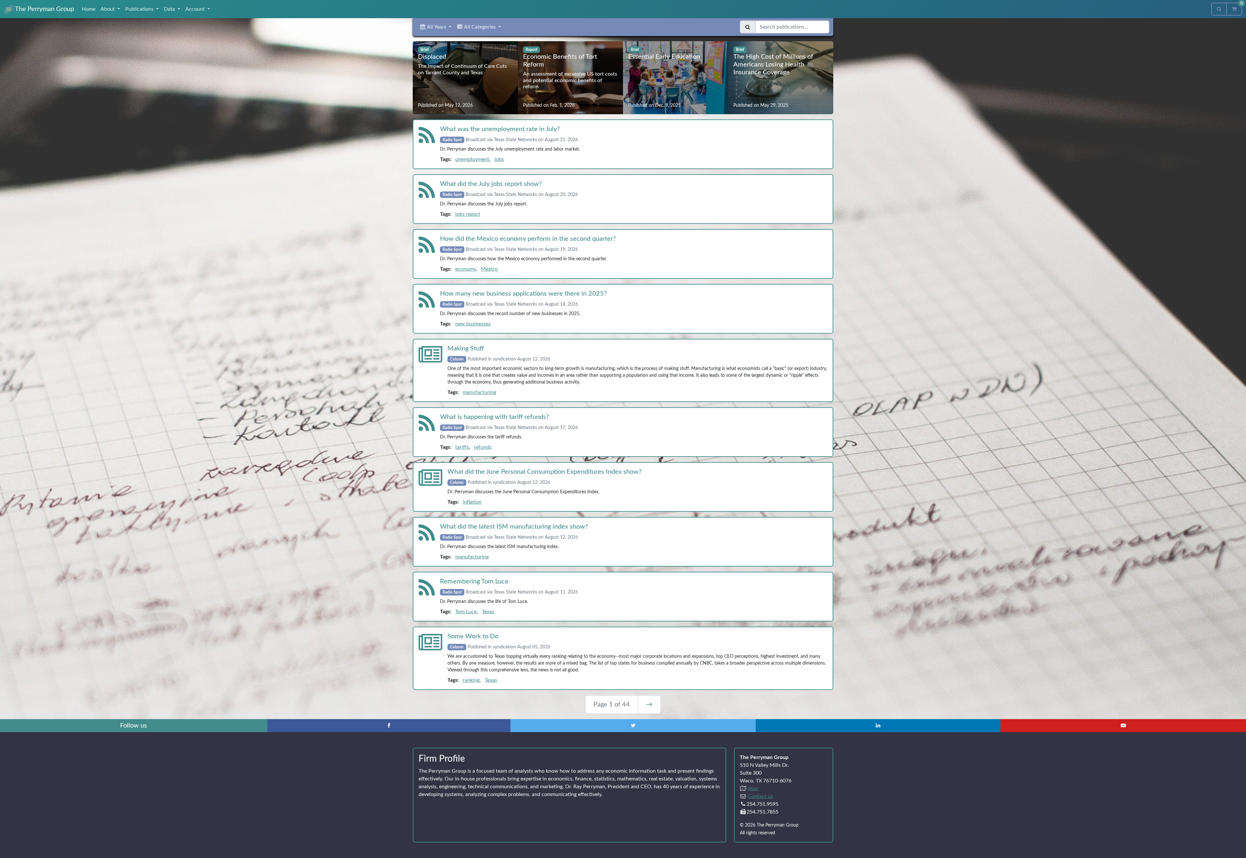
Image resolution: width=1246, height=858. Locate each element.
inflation (472, 502)
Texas (488, 611)
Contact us (760, 796)
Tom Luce (466, 611)
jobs (499, 159)
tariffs (462, 447)
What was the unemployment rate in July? (500, 129)
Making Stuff (465, 348)
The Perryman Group (44, 9)
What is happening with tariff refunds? (494, 417)
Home (88, 9)
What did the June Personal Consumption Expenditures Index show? (544, 472)
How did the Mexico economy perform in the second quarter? (528, 239)
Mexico (489, 269)
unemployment (472, 159)
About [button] (108, 9)
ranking (471, 680)
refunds (483, 447)
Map (753, 788)
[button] (435, 26)
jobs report (467, 214)
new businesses (473, 323)
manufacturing (479, 392)
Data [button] (170, 9)
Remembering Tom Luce (474, 581)
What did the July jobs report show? (491, 184)
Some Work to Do (472, 636)
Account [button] (195, 9)
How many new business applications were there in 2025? (523, 293)
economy (465, 269)
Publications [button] (140, 9)
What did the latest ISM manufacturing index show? (514, 526)
